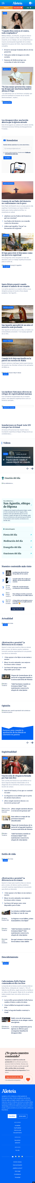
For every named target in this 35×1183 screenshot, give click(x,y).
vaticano (5, 374)
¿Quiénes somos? (17, 1168)
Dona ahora (17, 7)
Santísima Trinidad (8, 307)
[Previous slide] (28, 468)
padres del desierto (8, 183)
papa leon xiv (6, 69)
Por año (18, 1150)
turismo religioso (7, 341)
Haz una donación (17, 1165)
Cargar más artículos (17, 609)
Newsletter (17, 1140)
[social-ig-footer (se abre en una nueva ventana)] (22, 1157)
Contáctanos (17, 1174)
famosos (5, 963)
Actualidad (7, 618)
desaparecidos (7, 102)
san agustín (6, 266)
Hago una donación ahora (13, 1077)
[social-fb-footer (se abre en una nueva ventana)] (16, 1157)
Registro (6, 7)
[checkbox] (3, 152)
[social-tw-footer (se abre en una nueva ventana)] (19, 1157)
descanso (5, 235)
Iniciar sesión (22, 1116)
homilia (5, 454)
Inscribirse (7, 158)
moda (4, 13)
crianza (5, 625)
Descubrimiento (10, 957)
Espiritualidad (9, 752)
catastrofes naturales (9, 407)
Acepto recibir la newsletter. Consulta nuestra (17, 153)
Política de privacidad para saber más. (17, 153)
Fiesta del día (10, 534)
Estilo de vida (9, 854)
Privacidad (17, 1177)
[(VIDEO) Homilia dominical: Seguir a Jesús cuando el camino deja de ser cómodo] (17, 456)
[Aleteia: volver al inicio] (17, 3)
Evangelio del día (12, 547)
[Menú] (6, 3)
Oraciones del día (12, 553)
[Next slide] (32, 468)
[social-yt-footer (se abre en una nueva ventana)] (12, 1157)
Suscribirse (12, 1116)
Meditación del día (13, 541)
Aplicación (17, 1142)
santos (5, 758)
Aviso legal (17, 1171)
